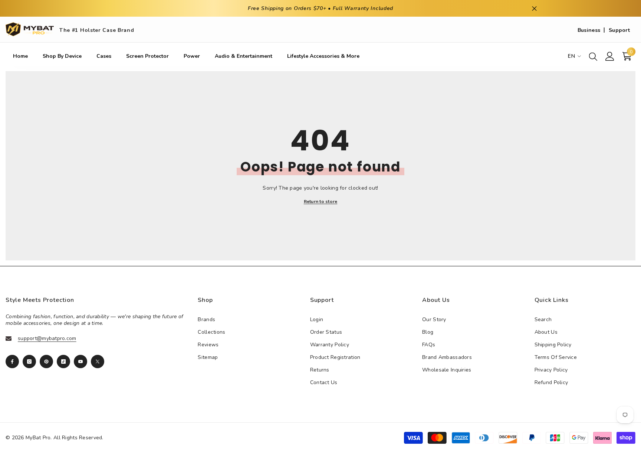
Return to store (321, 201)
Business (589, 30)
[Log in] (609, 56)
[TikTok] (63, 361)
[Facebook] (12, 361)
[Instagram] (29, 361)
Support (619, 30)
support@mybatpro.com (47, 338)
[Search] (593, 56)
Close (534, 8)
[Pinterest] (46, 361)
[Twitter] (97, 361)
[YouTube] (80, 361)
